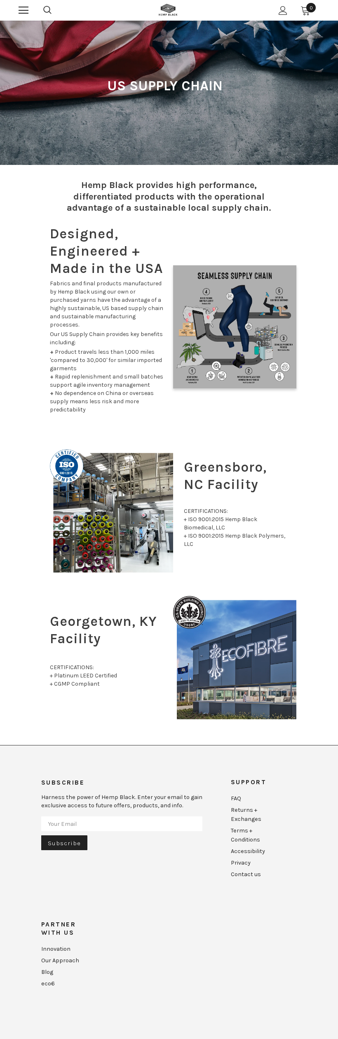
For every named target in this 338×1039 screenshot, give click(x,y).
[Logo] (168, 9)
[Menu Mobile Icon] (23, 10)
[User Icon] (283, 10)
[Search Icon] (47, 10)
